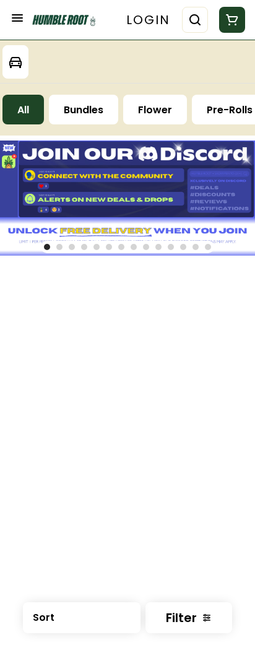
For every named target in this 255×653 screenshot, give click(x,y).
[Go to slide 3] (72, 247)
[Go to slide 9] (146, 247)
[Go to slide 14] (208, 247)
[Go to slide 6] (109, 247)
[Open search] (195, 19)
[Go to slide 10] (158, 247)
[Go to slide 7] (121, 247)
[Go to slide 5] (96, 247)
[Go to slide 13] (195, 247)
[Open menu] (17, 18)
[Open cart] (229, 19)
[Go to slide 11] (171, 247)
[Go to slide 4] (84, 247)
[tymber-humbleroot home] (67, 20)
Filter (181, 617)
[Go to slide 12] (183, 247)
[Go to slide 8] (134, 247)
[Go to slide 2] (59, 247)
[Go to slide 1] (47, 247)
